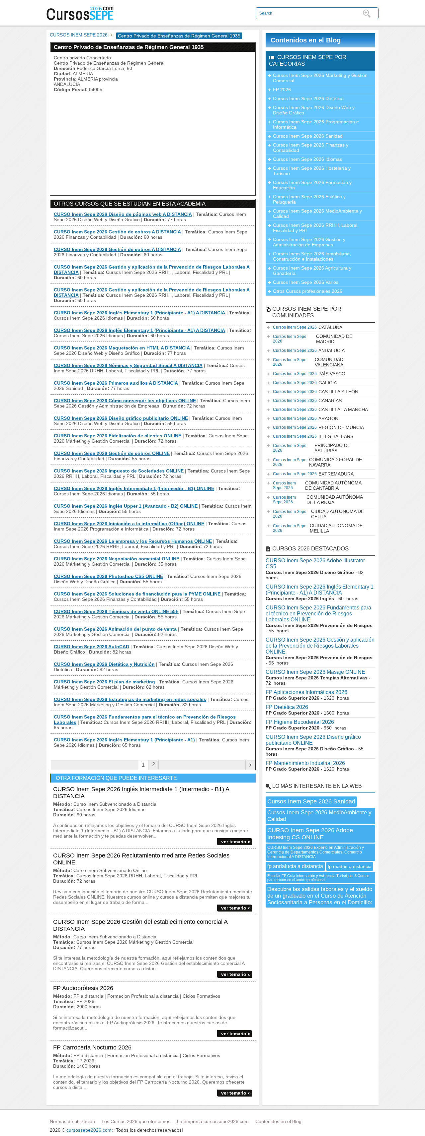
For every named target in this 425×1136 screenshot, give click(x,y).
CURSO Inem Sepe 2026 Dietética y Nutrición (104, 664)
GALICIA (305, 382)
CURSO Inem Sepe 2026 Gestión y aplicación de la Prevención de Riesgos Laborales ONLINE (320, 646)
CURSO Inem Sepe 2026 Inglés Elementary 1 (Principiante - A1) (124, 739)
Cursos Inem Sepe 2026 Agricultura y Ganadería (312, 270)
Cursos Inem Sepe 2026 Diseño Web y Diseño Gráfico (314, 110)
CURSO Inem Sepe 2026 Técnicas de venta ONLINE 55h (116, 611)
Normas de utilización (72, 1121)
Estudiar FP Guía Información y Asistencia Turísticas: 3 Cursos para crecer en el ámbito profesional (318, 878)
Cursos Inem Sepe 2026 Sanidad (308, 136)
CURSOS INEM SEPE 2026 (79, 34)
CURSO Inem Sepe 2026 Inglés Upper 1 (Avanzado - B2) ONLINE (126, 506)
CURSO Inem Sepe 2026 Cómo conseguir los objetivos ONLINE (125, 400)
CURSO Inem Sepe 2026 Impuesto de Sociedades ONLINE (119, 470)
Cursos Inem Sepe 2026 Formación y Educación (312, 185)
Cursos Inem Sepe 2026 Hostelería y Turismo (312, 170)
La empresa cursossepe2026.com (213, 1121)
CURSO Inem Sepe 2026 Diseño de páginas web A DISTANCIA (123, 214)
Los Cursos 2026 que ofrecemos (136, 1121)
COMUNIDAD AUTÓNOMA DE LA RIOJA (318, 499)
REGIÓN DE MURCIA (318, 427)
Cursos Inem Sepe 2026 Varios (305, 282)
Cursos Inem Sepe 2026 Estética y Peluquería (309, 199)
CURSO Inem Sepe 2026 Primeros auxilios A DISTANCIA (116, 383)
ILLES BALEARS (313, 436)
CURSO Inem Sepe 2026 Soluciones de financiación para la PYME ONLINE (137, 594)
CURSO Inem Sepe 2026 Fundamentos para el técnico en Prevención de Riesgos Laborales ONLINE (318, 613)
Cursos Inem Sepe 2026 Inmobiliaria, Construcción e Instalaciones (312, 256)
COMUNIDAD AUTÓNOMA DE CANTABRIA (317, 485)
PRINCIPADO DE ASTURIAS (311, 448)
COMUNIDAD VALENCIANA (308, 362)
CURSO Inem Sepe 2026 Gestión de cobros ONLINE (112, 453)
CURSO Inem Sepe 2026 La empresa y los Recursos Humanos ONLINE (133, 541)
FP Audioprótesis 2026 (83, 988)
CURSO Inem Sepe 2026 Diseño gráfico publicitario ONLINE (121, 418)
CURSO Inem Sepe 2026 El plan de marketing (104, 681)
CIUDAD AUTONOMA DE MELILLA (318, 528)
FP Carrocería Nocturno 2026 (92, 1047)
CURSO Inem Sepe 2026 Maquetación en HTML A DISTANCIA (122, 347)
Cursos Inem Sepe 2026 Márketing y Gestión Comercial (320, 78)
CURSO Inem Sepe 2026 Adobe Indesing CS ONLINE (310, 834)
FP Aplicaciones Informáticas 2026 (306, 692)
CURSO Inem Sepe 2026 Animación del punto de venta (115, 629)
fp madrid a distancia (350, 866)
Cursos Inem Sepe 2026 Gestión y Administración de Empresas (309, 242)
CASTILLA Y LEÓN (315, 391)
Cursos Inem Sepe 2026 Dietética (308, 98)
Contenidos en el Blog (306, 40)
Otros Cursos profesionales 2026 (307, 291)
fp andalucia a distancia (295, 866)
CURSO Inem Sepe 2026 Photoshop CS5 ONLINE (108, 576)
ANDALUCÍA (309, 350)
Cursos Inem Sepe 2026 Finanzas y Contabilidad (310, 147)
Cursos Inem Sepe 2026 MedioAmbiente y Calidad (317, 213)
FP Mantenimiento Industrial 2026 (305, 763)
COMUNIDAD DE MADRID (312, 339)
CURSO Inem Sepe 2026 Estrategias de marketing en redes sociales (130, 699)
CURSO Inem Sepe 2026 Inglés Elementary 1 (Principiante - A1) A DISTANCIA (139, 312)
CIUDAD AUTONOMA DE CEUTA (318, 514)
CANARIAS (307, 400)
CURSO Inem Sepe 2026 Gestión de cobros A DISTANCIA (117, 231)
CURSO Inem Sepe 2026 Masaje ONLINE (315, 672)
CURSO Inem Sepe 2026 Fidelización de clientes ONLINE (117, 435)
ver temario (233, 841)
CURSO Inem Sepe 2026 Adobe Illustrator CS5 (315, 563)
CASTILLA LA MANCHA (320, 409)
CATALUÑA (307, 327)
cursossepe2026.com (89, 1130)
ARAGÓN (305, 418)
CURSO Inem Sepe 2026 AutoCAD (91, 646)
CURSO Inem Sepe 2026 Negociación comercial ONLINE (116, 558)
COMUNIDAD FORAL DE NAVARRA (317, 462)
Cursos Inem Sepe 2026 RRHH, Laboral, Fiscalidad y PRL (316, 227)
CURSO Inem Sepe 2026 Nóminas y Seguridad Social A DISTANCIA (128, 365)
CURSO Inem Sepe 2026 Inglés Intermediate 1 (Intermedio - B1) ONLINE (134, 488)
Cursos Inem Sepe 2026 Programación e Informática (316, 124)
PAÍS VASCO (309, 373)
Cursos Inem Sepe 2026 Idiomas (307, 159)
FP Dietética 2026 (287, 707)
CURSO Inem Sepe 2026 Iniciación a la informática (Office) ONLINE (129, 523)
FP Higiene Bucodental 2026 (300, 722)
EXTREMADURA (313, 473)
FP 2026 (282, 89)
